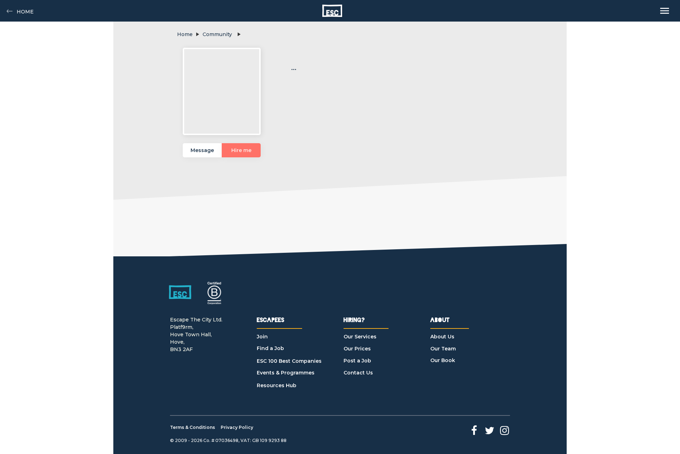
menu (664, 11)
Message (202, 150)
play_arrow (197, 34)
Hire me (241, 150)
